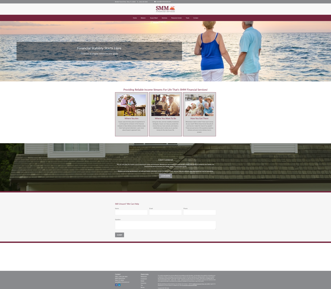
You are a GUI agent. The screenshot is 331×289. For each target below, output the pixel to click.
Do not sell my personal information (189, 285)
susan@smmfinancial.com (163, 1)
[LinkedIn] (119, 285)
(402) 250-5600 (143, 2)
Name (117, 208)
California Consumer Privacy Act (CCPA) (201, 284)
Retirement (144, 276)
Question (118, 219)
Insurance (143, 283)
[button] (135, 18)
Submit (119, 235)
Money (142, 287)
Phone (185, 208)
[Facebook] (116, 285)
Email (151, 208)
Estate (142, 281)
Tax (142, 285)
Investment (144, 279)
